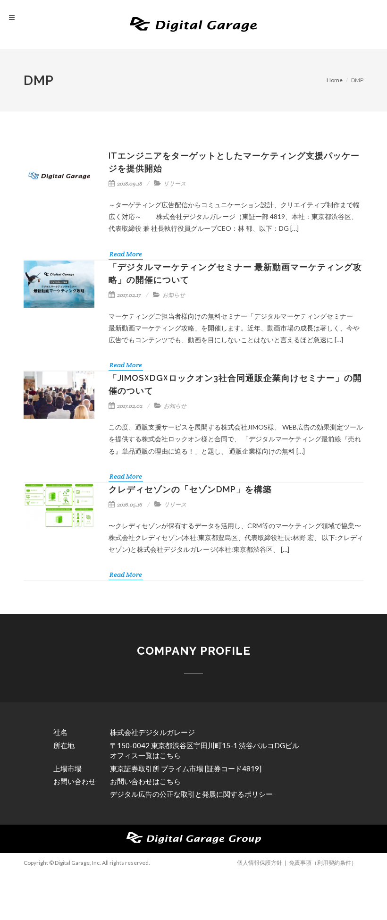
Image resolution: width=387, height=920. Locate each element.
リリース (174, 183)
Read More (125, 254)
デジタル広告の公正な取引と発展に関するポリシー (191, 794)
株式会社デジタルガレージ (152, 732)
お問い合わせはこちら (145, 781)
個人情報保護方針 (259, 862)
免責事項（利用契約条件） (323, 862)
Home (335, 80)
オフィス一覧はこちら (145, 755)
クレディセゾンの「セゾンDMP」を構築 (190, 489)
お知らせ (173, 294)
